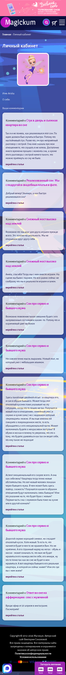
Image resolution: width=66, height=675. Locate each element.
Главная (6, 34)
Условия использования (33, 657)
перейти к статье (15, 164)
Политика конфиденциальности (33, 653)
